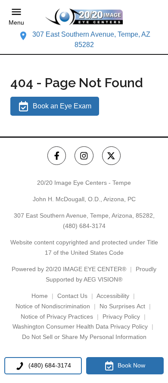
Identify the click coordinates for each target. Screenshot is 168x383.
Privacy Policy (121, 316)
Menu (16, 22)
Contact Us (72, 295)
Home (39, 295)
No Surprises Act (122, 306)
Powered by (69, 269)
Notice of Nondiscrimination (53, 306)
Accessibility (112, 295)
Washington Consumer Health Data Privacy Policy (80, 326)
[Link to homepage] (84, 17)
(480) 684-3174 (84, 225)
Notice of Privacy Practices (57, 316)
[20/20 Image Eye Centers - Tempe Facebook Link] (56, 155)
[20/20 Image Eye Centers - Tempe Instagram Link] (84, 155)
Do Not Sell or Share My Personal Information (84, 336)
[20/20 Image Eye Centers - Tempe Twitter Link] (111, 155)
